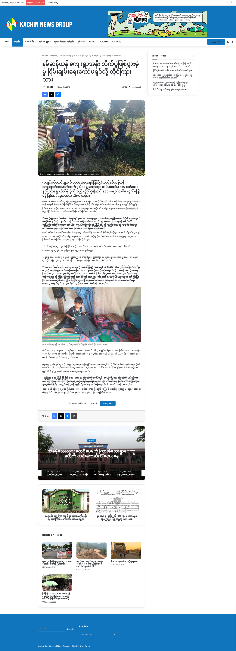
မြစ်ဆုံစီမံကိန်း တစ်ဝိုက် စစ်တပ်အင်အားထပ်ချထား (173, 71)
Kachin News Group (81, 646)
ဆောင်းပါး (29, 42)
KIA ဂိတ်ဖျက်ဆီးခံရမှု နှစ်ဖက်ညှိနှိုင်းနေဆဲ (170, 89)
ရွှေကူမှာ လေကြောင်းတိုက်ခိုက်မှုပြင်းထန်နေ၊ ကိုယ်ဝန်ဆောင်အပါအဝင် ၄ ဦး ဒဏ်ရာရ (91, 453)
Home (7, 42)
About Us (116, 42)
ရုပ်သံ (80, 42)
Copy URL (107, 403)
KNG (49, 87)
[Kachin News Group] (104, 24)
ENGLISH (92, 42)
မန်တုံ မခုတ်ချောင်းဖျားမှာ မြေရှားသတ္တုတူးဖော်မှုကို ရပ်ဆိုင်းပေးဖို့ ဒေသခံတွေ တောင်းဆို (89, 564)
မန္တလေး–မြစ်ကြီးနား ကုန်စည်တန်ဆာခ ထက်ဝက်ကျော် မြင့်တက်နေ (57, 562)
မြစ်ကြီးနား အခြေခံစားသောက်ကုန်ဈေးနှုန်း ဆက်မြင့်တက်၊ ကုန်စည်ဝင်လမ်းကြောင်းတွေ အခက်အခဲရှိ (56, 596)
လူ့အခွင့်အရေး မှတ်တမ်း (64, 42)
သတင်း (17, 42)
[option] (91, 453)
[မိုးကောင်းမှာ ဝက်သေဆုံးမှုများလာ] (126, 550)
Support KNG (52, 3)
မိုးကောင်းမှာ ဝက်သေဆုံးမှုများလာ (124, 561)
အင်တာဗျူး (44, 42)
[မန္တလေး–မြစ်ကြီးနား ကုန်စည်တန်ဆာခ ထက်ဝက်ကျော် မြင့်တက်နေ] (57, 550)
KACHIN (104, 42)
